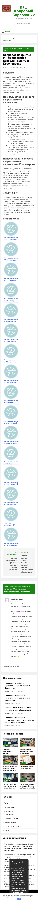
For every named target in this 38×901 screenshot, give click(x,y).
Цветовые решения (11, 818)
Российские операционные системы (7, 751)
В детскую (9, 811)
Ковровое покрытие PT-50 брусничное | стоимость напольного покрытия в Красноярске (19, 720)
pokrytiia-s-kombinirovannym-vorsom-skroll (17, 49)
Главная (6, 38)
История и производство (13, 826)
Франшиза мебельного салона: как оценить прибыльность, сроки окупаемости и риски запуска (10, 770)
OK (19, 899)
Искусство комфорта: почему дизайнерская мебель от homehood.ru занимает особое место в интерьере (27, 788)
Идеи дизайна (9, 814)
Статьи (6, 745)
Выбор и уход (9, 807)
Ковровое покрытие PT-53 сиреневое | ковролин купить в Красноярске (17, 685)
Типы (6, 803)
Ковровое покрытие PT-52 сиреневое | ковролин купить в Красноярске (17, 698)
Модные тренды (10, 822)
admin (7, 68)
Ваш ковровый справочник (23, 11)
